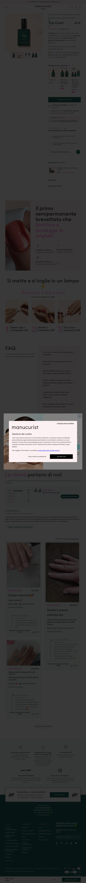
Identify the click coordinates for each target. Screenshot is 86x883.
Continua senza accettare (65, 423)
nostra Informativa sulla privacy (49, 450)
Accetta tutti (61, 456)
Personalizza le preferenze (37, 456)
